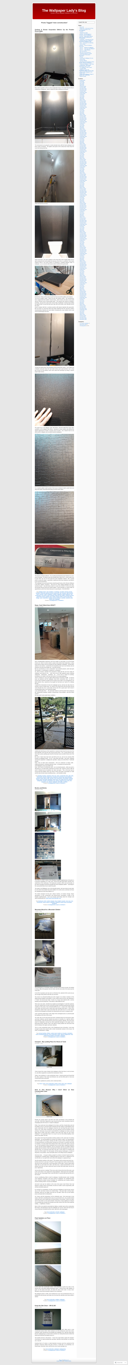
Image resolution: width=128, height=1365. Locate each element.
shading (50, 598)
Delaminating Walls (84, 32)
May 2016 (82, 229)
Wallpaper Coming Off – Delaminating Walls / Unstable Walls (86, 70)
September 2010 (83, 309)
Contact (81, 31)
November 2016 (83, 221)
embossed (42, 593)
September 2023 (83, 121)
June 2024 (82, 110)
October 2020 (83, 164)
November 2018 (83, 192)
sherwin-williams (57, 598)
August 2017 (82, 210)
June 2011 (82, 301)
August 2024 (82, 108)
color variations (50, 591)
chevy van (53, 775)
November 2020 (83, 163)
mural (37, 1034)
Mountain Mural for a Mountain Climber (47, 909)
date (70, 775)
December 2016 (83, 220)
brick (45, 901)
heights (59, 901)
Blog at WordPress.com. (64, 1360)
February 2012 (83, 291)
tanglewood (67, 1034)
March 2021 (82, 158)
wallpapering (62, 1349)
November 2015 (83, 236)
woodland (54, 903)
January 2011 (83, 307)
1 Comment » (60, 600)
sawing (57, 780)
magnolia (59, 594)
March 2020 (82, 172)
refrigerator (39, 780)
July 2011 (82, 299)
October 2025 (83, 91)
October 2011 (83, 296)
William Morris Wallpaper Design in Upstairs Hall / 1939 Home (86, 75)
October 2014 (83, 252)
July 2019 (82, 182)
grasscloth (56, 593)
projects (70, 779)
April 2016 (82, 230)
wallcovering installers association (52, 1035)
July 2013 (82, 270)
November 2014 (83, 251)
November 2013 (83, 265)
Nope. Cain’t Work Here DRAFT (45, 605)
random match (59, 596)
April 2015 (82, 244)
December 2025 (83, 88)
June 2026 (82, 82)
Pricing (81, 56)
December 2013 (83, 264)
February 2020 (83, 174)
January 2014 (83, 263)
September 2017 (83, 209)
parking (71, 778)
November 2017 (83, 207)
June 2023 (82, 125)
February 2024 (83, 115)
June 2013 (82, 271)
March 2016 (82, 231)
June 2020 (82, 169)
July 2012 (82, 285)
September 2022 (83, 136)
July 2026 (82, 81)
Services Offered (83, 60)
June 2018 (82, 198)
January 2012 (83, 292)
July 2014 (82, 255)
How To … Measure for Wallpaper (86, 47)
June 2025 (82, 96)
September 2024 (83, 107)
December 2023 (83, 118)
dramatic (38, 593)
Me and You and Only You (85, 52)
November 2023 (83, 119)
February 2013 (83, 276)
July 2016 (82, 226)
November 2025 (83, 90)
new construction (58, 778)
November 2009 (83, 319)
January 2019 (83, 190)
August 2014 (82, 254)
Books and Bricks (41, 788)
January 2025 (83, 102)
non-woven (44, 595)
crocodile (62, 591)
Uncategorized (53, 600)
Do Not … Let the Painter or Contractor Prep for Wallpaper (85, 35)
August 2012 (82, 283)
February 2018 (83, 203)
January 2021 (83, 160)
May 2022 (82, 141)
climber (48, 1033)
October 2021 (83, 149)
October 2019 (83, 179)
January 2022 (83, 146)
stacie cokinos (46, 902)
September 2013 (83, 268)
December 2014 (83, 249)
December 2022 (83, 132)
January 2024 (83, 116)
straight (61, 780)
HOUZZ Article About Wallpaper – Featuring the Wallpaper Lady (86, 41)
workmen (65, 782)
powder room (49, 596)
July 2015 (82, 241)
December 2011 (83, 293)
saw (54, 780)
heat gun (64, 593)
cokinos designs (51, 901)
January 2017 (83, 219)
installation (49, 594)
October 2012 (83, 281)
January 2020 (83, 175)
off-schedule (66, 778)
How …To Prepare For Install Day (86, 42)
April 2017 (82, 215)
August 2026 (82, 80)
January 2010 (83, 316)
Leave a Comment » (60, 783)
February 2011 (83, 305)
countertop (56, 591)
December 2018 (83, 191)
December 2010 (83, 308)
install (45, 594)
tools (68, 780)
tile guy (65, 780)
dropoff (44, 777)
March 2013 (82, 275)
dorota (70, 591)
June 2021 (82, 154)
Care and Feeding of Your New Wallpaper (84, 30)
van (47, 782)
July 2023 (82, 124)
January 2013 (83, 277)
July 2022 (82, 138)
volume (50, 782)
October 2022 (83, 135)
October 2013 (83, 266)
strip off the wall (83, 324)
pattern (63, 595)
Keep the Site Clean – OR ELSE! (45, 1305)
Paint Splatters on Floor (42, 1218)
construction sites (64, 775)
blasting (40, 775)
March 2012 (82, 290)
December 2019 (83, 176)
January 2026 (83, 87)
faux (56, 901)
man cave (68, 901)
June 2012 (82, 286)
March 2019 (82, 187)
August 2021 (82, 152)
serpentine (45, 598)
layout (45, 778)
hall (60, 593)
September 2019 (83, 180)
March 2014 (82, 260)
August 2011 (82, 298)
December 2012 (83, 279)
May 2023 (82, 126)
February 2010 (83, 315)
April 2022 (82, 142)
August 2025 (82, 93)
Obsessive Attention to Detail (86, 53)
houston (41, 594)
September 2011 (83, 297)
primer (53, 596)
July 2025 (82, 94)
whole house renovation (66, 902)
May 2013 (82, 272)
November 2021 (83, 148)
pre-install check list (63, 779)
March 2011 (82, 304)
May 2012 (82, 287)
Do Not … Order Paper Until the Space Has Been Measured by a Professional (86, 37)
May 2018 (82, 199)
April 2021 (82, 157)
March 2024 (82, 114)
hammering (61, 777)
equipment (55, 777)
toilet (71, 598)
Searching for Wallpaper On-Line (86, 58)
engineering (49, 777)
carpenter (48, 775)
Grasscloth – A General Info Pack (86, 39)
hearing (38, 778)
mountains (69, 1033)
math (48, 778)
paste (37, 779)
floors (41, 1083)
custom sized (54, 1033)
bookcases (41, 901)
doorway (67, 591)
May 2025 (82, 97)
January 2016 (83, 233)
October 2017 (83, 208)
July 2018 (82, 197)
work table (60, 782)
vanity (50, 599)
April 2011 (82, 303)
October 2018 (83, 193)
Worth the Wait (83, 76)
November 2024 (83, 104)
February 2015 (83, 247)
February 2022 (83, 144)
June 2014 (82, 257)
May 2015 (82, 243)
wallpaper (57, 599)
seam (41, 598)
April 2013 (82, 274)
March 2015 (82, 246)
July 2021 (82, 153)
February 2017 (83, 218)
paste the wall (58, 595)
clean (58, 775)
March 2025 (82, 99)
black (44, 591)
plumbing (50, 779)
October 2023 (83, 120)
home (44, 1083)
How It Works (82, 44)
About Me (82, 27)
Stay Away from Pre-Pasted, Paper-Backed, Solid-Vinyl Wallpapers (86, 62)
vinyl (53, 599)
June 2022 (82, 140)
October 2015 (83, 237)
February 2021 (83, 159)
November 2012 (83, 280)
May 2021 (82, 155)
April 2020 (82, 171)
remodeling (50, 780)
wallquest (57, 902)
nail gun (52, 778)
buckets (44, 775)
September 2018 (83, 194)
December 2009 (83, 318)
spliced (62, 1034)
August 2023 (82, 122)
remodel (45, 780)
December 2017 (83, 205)
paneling (52, 595)
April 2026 (82, 85)
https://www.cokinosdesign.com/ (53, 898)
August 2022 (82, 137)
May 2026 (82, 83)
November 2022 (83, 133)
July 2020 (82, 168)
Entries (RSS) (59, 1361)
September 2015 (83, 238)
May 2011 (82, 302)
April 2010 (82, 313)
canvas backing (42, 1033)
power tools (55, 779)
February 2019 (83, 188)
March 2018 (82, 202)
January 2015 (83, 248)
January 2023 (83, 131)
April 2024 (82, 113)
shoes (59, 1083)
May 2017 (82, 214)
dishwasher (39, 777)
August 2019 (82, 181)
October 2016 (83, 222)
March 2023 (82, 129)
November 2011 (83, 294)
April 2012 (82, 288)
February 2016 (83, 232)
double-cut (59, 1033)
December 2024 (83, 103)
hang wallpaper (68, 777)
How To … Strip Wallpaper (85, 49)
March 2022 (82, 143)
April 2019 (82, 186)
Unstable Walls (83, 68)
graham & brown (50, 593)
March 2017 (82, 216)
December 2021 (83, 147)
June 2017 (82, 213)
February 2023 (83, 130)
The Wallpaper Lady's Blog (64, 10)
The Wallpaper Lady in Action (86, 67)
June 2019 (82, 183)
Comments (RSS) (67, 1361)
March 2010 (82, 314)
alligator (41, 591)
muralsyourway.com (43, 1034)
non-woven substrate (84, 323)
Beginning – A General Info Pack (86, 28)
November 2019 (83, 177)
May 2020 (82, 170)
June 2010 (82, 310)
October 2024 (83, 105)
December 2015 (83, 235)
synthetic (63, 598)
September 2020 (83, 165)
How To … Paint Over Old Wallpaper (87, 48)
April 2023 (82, 127)
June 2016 (82, 227)
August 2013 (82, 269)
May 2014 (82, 258)
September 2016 (83, 224)
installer (55, 594)
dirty (72, 775)
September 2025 (83, 92)
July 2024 (82, 109)
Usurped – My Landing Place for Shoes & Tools (50, 1042)
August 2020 (82, 166)
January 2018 (83, 204)
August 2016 (82, 225)
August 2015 (82, 240)
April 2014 (82, 259)
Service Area (82, 59)
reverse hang (66, 596)
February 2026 (83, 86)
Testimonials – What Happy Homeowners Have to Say (85, 66)
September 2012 (83, 282)
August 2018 (82, 196)
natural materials (66, 594)
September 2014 (83, 253)
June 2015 (82, 242)
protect (56, 1083)
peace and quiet (43, 779)
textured (68, 598)
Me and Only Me (83, 51)
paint (48, 595)
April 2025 (82, 98)
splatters (57, 1299)
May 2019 (82, 185)
